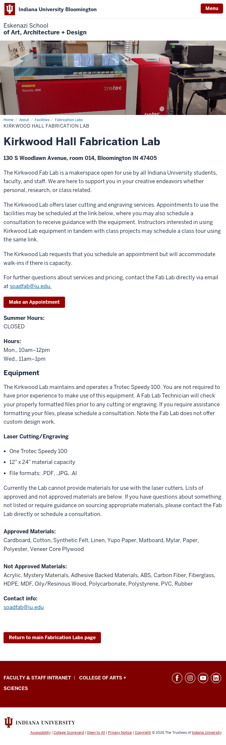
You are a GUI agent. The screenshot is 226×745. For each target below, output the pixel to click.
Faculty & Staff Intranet (37, 678)
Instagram (190, 678)
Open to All (96, 732)
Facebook (177, 678)
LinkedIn (216, 678)
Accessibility (40, 732)
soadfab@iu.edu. (30, 286)
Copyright (143, 732)
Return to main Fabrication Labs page (52, 637)
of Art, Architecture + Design (45, 29)
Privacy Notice (120, 732)
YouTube (203, 678)
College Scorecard (69, 732)
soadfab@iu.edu (24, 607)
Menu (211, 8)
